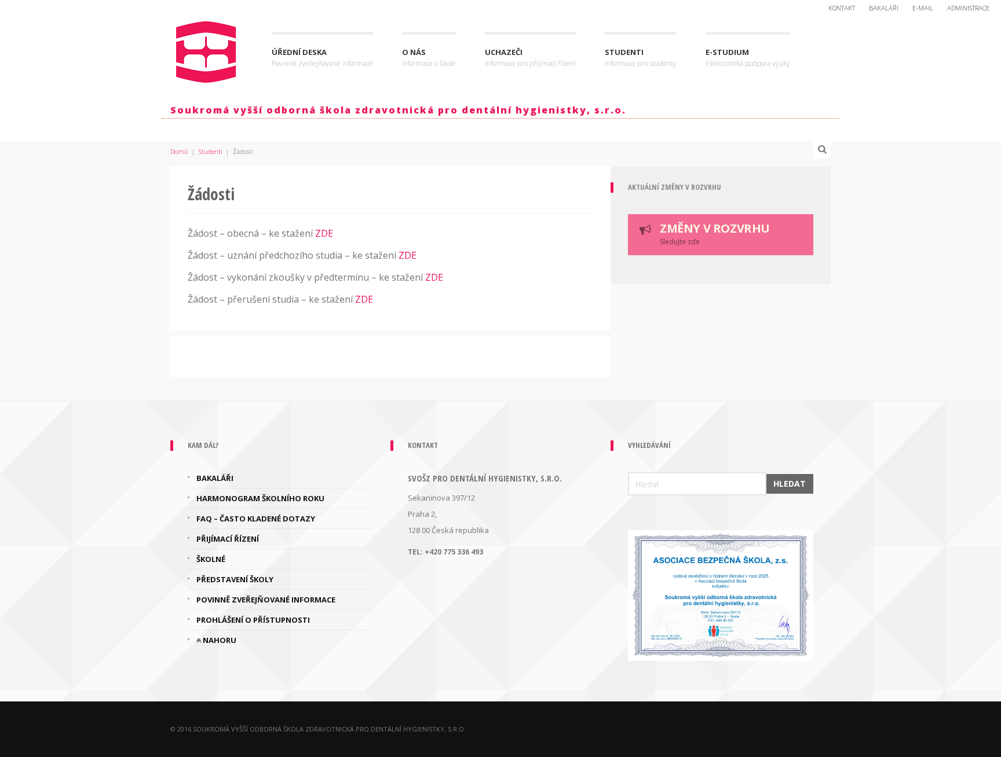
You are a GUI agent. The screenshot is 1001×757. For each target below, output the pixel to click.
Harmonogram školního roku (260, 498)
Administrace (968, 7)
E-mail (922, 7)
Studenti (641, 57)
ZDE (324, 233)
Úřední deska (322, 57)
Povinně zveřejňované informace (265, 599)
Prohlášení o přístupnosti (253, 620)
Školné (210, 559)
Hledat (789, 483)
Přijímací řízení (227, 539)
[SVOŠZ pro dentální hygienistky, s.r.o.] (206, 49)
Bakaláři (883, 7)
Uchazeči (530, 57)
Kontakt (841, 7)
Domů (179, 151)
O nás (429, 57)
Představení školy (234, 579)
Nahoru (218, 640)
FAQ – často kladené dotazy (255, 518)
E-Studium (748, 57)
